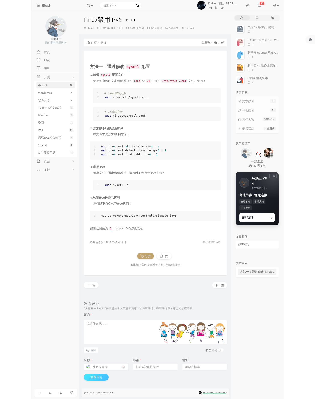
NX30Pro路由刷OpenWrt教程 (266, 40)
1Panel (55, 145)
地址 (185, 360)
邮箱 (137, 360)
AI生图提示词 (55, 153)
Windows (55, 115)
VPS (55, 130)
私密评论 (212, 350)
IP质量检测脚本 (258, 78)
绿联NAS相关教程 (55, 138)
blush (91, 28)
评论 (88, 315)
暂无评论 (156, 28)
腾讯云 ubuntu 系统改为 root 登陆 (270, 52)
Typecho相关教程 (55, 108)
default (55, 85)
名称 (88, 360)
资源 (55, 123)
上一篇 (91, 285)
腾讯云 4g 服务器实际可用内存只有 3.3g (274, 65)
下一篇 (219, 285)
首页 (94, 42)
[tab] (241, 18)
